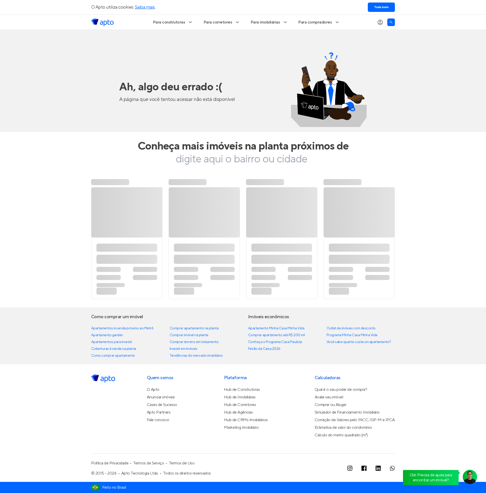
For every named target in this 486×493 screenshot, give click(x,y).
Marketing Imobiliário (241, 427)
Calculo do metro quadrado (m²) (341, 435)
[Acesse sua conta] (380, 22)
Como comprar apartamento (113, 355)
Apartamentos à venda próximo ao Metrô (122, 328)
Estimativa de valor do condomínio (343, 427)
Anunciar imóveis (161, 397)
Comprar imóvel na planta (189, 335)
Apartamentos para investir (111, 342)
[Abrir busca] (391, 22)
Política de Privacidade (109, 463)
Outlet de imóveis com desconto (351, 328)
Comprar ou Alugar (331, 404)
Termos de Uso (182, 463)
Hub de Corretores (240, 404)
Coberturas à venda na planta (113, 349)
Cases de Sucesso (162, 404)
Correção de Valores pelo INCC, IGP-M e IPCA (355, 419)
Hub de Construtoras (242, 389)
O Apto (153, 389)
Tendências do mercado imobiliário (196, 355)
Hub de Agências (238, 412)
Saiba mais (145, 7)
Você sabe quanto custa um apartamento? (359, 342)
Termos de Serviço (148, 463)
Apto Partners (159, 412)
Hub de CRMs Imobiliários (246, 419)
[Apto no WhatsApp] (392, 468)
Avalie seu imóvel (329, 397)
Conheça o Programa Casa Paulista (275, 342)
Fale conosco (158, 419)
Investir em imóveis (183, 349)
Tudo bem (381, 7)
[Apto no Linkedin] (378, 468)
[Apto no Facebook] (364, 468)
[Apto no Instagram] (349, 468)
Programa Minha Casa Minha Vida (352, 335)
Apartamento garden (107, 335)
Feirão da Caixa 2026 (264, 349)
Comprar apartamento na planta (194, 328)
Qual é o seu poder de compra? (341, 389)
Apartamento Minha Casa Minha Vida (276, 328)
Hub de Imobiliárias (240, 397)
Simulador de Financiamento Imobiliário (347, 412)
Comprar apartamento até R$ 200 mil (276, 335)
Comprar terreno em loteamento (194, 342)
